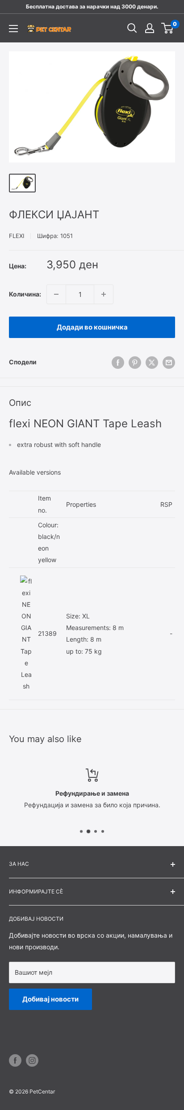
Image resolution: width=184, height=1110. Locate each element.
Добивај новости (50, 999)
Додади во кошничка (92, 327)
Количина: (25, 294)
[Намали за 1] (56, 294)
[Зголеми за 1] (103, 294)
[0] (167, 28)
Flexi (16, 235)
